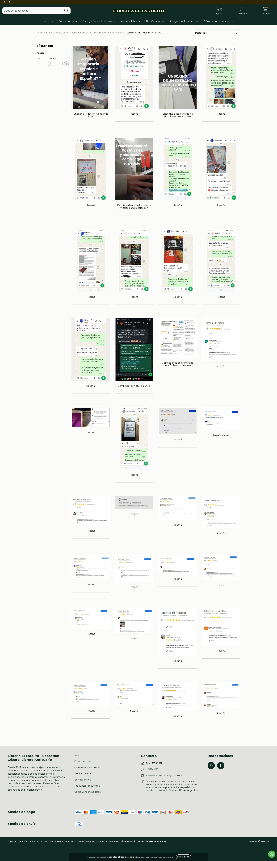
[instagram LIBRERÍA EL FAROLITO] (4, 2)
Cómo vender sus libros (219, 21)
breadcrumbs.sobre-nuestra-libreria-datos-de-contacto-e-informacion (84, 32)
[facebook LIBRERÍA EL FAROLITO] (9, 2)
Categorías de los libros (98, 21)
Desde (39, 58)
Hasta (53, 58)
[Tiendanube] (259, 842)
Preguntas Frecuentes (184, 21)
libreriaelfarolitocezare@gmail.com (165, 775)
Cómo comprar (68, 21)
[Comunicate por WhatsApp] (271, 854)
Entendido (183, 857)
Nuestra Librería (130, 21)
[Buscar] (66, 11)
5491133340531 (154, 763)
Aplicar (66, 63)
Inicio (47, 21)
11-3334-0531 (152, 769)
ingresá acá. (128, 841)
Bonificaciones (155, 21)
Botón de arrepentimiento (152, 841)
